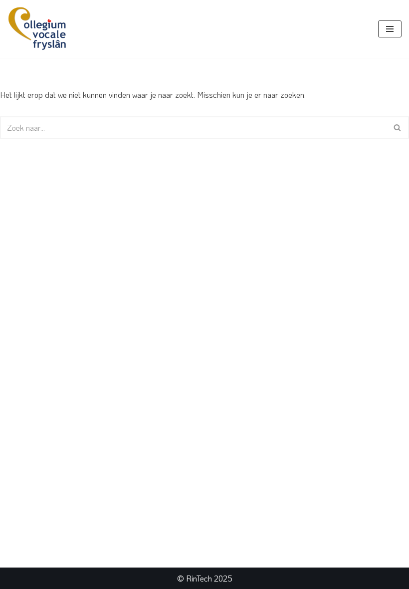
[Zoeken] (398, 127)
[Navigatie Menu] (390, 28)
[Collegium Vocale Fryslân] (37, 29)
